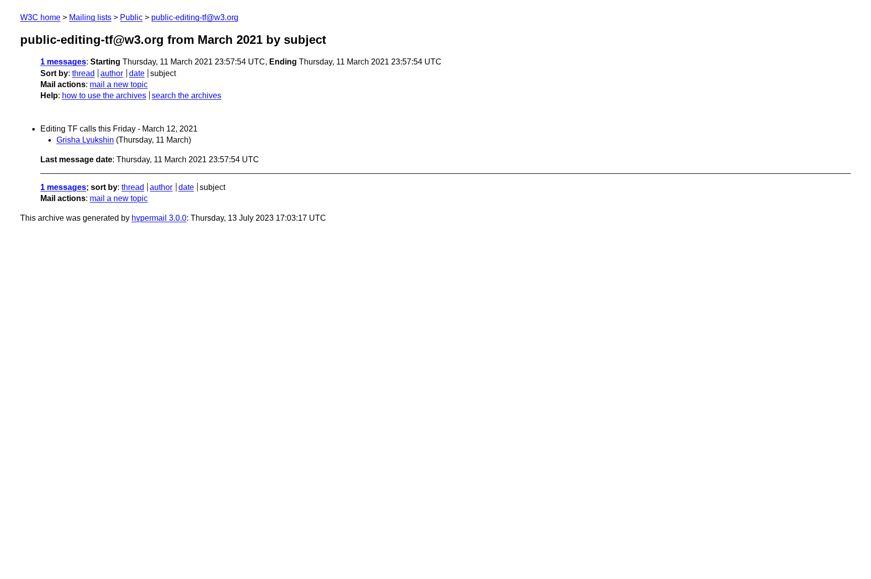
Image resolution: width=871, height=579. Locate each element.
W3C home (40, 17)
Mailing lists (90, 17)
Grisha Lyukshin (85, 140)
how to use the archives (104, 95)
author (111, 73)
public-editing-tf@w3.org (194, 17)
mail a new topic (119, 84)
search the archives (186, 95)
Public (131, 17)
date (137, 73)
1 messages (63, 61)
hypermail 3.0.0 (159, 218)
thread (83, 73)
